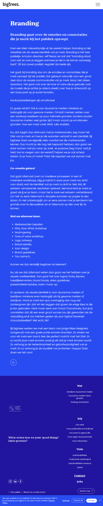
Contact (79, 475)
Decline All (78, 500)
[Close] (99, 500)
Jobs (80, 481)
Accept (91, 500)
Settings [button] (66, 500)
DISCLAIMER (15, 492)
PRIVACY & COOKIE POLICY (34, 492)
